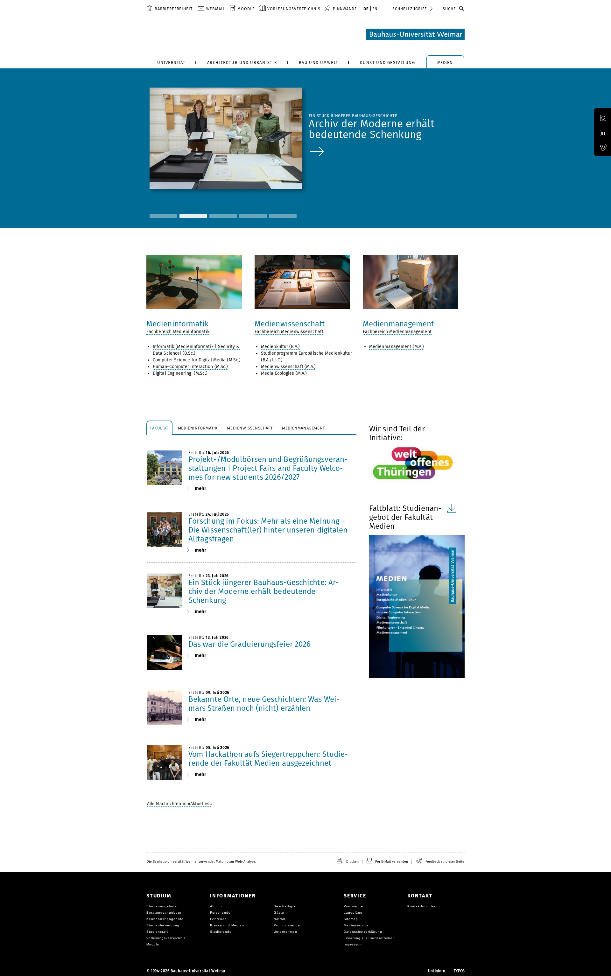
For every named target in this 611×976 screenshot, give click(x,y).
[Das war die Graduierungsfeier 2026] (164, 652)
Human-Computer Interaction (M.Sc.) (190, 366)
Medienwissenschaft (290, 323)
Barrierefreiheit (174, 8)
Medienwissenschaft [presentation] (250, 428)
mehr (200, 488)
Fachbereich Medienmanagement (397, 331)
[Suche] (462, 8)
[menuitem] (169, 8)
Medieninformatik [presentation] (198, 428)
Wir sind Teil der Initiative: (397, 433)
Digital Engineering (173, 373)
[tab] (159, 428)
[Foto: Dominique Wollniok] (197, 282)
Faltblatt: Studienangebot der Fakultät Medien (405, 517)
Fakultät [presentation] (159, 428)
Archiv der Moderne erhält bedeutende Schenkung (372, 129)
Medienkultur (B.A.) (280, 346)
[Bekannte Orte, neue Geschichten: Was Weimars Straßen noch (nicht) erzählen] (164, 707)
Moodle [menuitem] (246, 8)
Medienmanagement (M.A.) (396, 346)
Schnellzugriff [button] (409, 8)
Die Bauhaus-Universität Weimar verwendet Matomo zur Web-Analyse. (201, 862)
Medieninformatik (177, 323)
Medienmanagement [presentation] (303, 428)
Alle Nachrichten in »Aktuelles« (179, 803)
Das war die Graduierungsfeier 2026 (249, 644)
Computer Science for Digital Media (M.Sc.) (197, 360)
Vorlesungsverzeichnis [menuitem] (293, 8)
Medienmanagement (398, 323)
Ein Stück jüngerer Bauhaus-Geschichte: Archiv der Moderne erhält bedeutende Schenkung (263, 591)
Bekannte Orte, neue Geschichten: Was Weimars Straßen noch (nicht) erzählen (264, 704)
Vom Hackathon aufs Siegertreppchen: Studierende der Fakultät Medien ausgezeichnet (268, 759)
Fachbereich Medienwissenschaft (289, 331)
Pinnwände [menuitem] (345, 8)
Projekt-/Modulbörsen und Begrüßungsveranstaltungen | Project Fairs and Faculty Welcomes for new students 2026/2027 (268, 468)
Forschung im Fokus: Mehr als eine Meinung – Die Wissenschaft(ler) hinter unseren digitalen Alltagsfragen (268, 530)
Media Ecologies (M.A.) (284, 373)
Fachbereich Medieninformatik (177, 331)
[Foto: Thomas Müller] (305, 282)
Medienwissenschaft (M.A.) (288, 366)
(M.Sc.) (200, 373)
